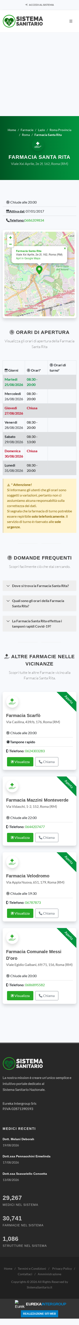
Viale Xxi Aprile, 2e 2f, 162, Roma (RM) (39, 163)
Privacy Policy (62, 1268)
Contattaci (25, 1274)
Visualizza (22, 762)
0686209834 (34, 220)
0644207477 (35, 827)
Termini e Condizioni (32, 1268)
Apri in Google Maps (28, 258)
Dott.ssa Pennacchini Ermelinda (26, 1156)
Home (8, 1268)
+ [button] (10, 237)
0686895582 (35, 985)
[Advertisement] (39, 74)
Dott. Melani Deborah (18, 1139)
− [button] (10, 244)
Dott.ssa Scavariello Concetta (25, 1173)
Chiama (48, 762)
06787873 (33, 902)
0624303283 (35, 751)
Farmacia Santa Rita (28, 251)
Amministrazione (49, 1274)
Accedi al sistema (41, 4)
